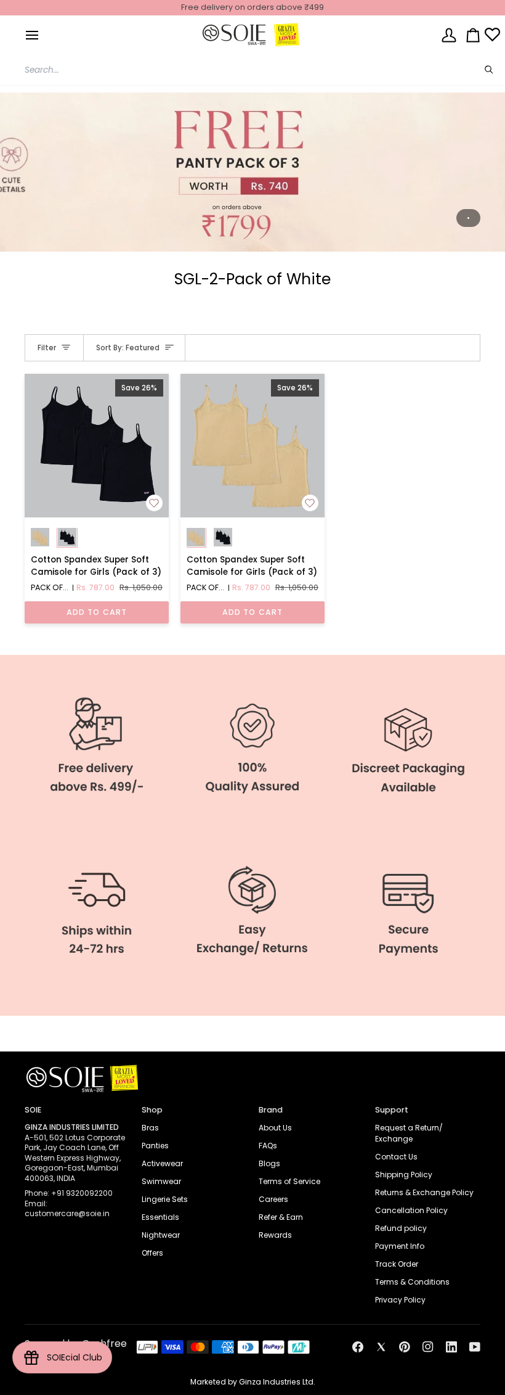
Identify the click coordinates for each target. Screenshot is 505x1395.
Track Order (396, 1264)
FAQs (268, 1145)
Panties (155, 1145)
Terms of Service (289, 1181)
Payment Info (399, 1246)
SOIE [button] (33, 1110)
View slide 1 (468, 218)
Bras (150, 1127)
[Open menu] (32, 34)
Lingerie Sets (165, 1199)
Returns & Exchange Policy (424, 1192)
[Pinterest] (404, 1346)
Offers (152, 1253)
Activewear (162, 1163)
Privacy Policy (400, 1299)
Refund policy (401, 1228)
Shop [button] (152, 1110)
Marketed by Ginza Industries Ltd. (252, 1381)
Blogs (269, 1163)
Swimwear (161, 1181)
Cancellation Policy (411, 1210)
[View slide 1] (252, 172)
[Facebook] (357, 1346)
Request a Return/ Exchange (409, 1133)
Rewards (275, 1235)
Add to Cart (97, 612)
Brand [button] (271, 1110)
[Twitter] (381, 1346)
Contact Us (396, 1156)
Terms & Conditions (412, 1282)
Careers (273, 1199)
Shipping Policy (403, 1174)
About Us (275, 1127)
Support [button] (391, 1110)
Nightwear (161, 1235)
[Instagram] (428, 1346)
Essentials (160, 1217)
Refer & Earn (281, 1217)
